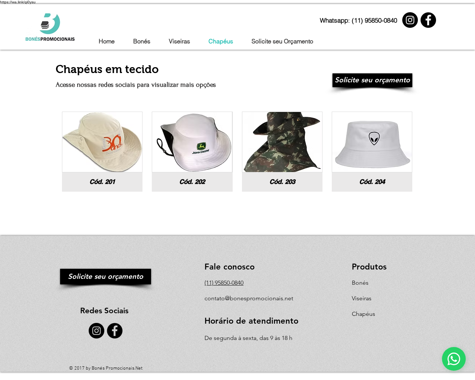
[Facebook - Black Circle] (428, 20)
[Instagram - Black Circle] (410, 20)
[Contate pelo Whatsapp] (454, 359)
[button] (102, 152)
